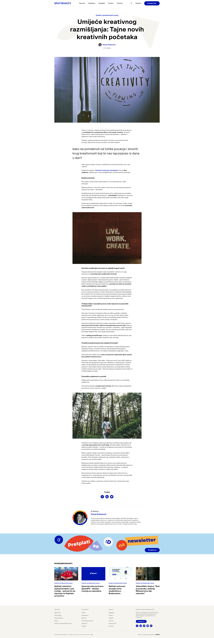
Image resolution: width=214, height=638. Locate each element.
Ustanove (84, 623)
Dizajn (56, 620)
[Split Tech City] (62, 3)
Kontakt (111, 626)
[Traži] (131, 3)
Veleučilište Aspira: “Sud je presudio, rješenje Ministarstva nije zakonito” (147, 590)
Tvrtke (83, 612)
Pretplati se (152, 550)
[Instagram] (151, 626)
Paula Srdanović (98, 514)
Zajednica (91, 3)
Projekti (111, 618)
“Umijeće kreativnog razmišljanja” (107, 170)
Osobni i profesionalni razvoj (107, 15)
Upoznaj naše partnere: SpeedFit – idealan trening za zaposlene (93, 588)
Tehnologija (57, 615)
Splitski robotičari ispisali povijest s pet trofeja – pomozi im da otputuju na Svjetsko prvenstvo (64, 591)
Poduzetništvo (58, 618)
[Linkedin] (107, 496)
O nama (111, 620)
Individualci (85, 615)
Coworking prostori (87, 620)
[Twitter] (111, 496)
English (138, 3)
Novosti (82, 3)
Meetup (84, 618)
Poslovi (111, 3)
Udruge (84, 626)
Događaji (102, 3)
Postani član (151, 3)
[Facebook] (102, 496)
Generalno (57, 612)
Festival (120, 3)
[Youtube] (147, 626)
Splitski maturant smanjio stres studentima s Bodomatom (117, 590)
